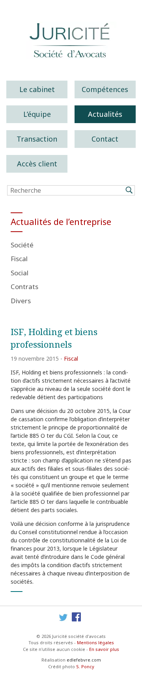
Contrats (24, 286)
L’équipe (37, 114)
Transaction (37, 139)
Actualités (105, 114)
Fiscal (19, 258)
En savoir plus (104, 649)
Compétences (105, 89)
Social (19, 272)
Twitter (63, 617)
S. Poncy (85, 666)
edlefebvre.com (84, 660)
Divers (21, 300)
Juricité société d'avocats (71, 40)
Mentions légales (95, 642)
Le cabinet (37, 89)
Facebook (77, 617)
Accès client (37, 163)
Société (22, 244)
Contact (105, 139)
